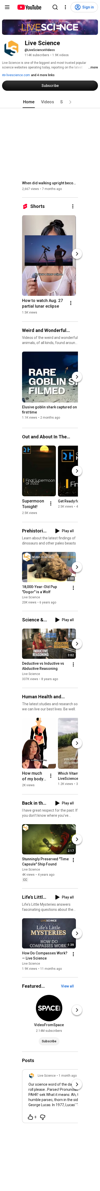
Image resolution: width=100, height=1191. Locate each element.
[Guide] (7, 7)
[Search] (55, 7)
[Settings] (65, 7)
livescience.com (18, 75)
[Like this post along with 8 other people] (30, 1117)
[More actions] (73, 206)
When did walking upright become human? (50, 183)
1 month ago (68, 1075)
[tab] (29, 102)
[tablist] (50, 102)
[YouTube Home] (29, 7)
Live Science (31, 597)
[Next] (77, 254)
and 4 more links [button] (43, 75)
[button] (70, 102)
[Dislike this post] (42, 1117)
